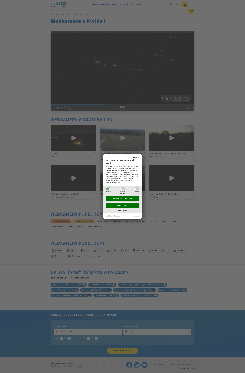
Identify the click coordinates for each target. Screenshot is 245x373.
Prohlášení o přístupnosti (113, 216)
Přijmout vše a (122, 199)
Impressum (136, 216)
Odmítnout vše (122, 205)
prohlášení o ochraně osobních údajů (120, 181)
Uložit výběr (122, 210)
